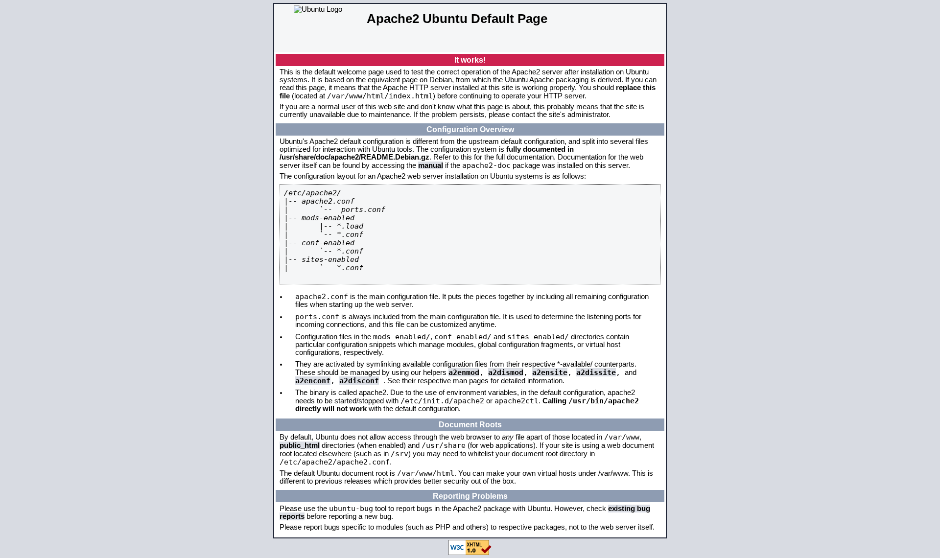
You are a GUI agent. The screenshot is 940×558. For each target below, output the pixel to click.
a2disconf (359, 380)
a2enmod (463, 372)
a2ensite (549, 372)
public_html (300, 445)
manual (430, 165)
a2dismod (505, 372)
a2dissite (596, 372)
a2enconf (312, 380)
